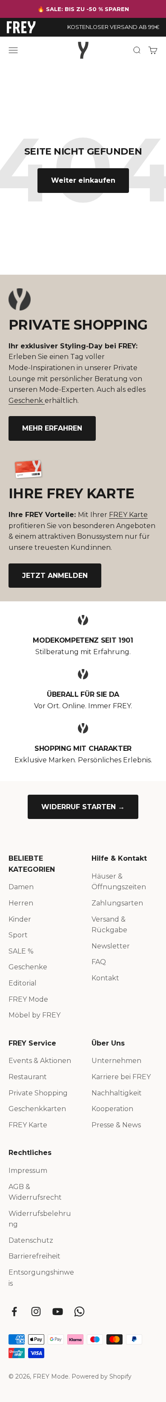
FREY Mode (28, 999)
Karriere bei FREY (121, 1077)
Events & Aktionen (40, 1061)
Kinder (20, 919)
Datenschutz (31, 1240)
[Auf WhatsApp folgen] (79, 1311)
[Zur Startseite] (21, 27)
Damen (21, 887)
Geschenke (28, 967)
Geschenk (27, 400)
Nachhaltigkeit (117, 1093)
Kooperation (112, 1109)
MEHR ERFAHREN (52, 428)
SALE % (21, 951)
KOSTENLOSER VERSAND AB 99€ (113, 27)
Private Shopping (38, 1093)
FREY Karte (128, 515)
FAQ (99, 962)
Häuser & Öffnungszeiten (119, 881)
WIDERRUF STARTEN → (83, 807)
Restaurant (28, 1077)
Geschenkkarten (37, 1109)
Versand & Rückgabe (109, 924)
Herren (21, 903)
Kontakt (105, 978)
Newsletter (111, 946)
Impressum (28, 1170)
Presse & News (116, 1125)
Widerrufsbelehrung (40, 1219)
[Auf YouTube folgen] (57, 1311)
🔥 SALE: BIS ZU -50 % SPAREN (83, 9)
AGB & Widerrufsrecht (35, 1192)
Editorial (23, 983)
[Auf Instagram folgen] (36, 1311)
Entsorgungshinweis (41, 1277)
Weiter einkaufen (83, 180)
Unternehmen (116, 1061)
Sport (18, 935)
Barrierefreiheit (34, 1256)
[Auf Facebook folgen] (14, 1311)
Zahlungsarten (117, 903)
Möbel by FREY (34, 1015)
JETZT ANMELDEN (55, 576)
